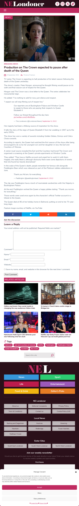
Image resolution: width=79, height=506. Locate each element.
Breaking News (11, 64)
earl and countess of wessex (25, 345)
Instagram (62, 4)
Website (7, 265)
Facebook (57, 4)
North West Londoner (64, 446)
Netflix (40, 345)
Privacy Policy (43, 503)
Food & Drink (21, 391)
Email (7, 259)
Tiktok (73, 4)
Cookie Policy (34, 503)
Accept (39, 487)
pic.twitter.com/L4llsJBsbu (24, 117)
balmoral (8, 345)
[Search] (52, 355)
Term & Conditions (15, 411)
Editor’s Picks (57, 391)
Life (21, 384)
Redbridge (39, 429)
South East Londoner (15, 446)
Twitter (68, 4)
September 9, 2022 (49, 121)
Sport (57, 377)
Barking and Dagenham (15, 423)
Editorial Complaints (39, 406)
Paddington (50, 345)
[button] (76, 472)
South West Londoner (39, 446)
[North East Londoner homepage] (24, 4)
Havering (63, 423)
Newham (15, 429)
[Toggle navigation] (5, 10)
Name (7, 254)
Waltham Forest (15, 434)
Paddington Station (64, 345)
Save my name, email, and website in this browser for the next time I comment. (38, 269)
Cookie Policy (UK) (63, 411)
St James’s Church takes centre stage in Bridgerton (56, 307)
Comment (8, 249)
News (8, 17)
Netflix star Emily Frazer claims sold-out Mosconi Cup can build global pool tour (56, 336)
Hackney (39, 423)
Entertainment (58, 384)
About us (15, 406)
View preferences (40, 499)
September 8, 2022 (46, 178)
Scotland (24, 349)
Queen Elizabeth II (11, 349)
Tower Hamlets (63, 429)
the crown (34, 349)
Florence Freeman (29, 75)
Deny (39, 493)
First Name (39, 462)
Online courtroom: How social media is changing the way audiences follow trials (19, 307)
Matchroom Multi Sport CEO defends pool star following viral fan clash (19, 336)
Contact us (39, 411)
